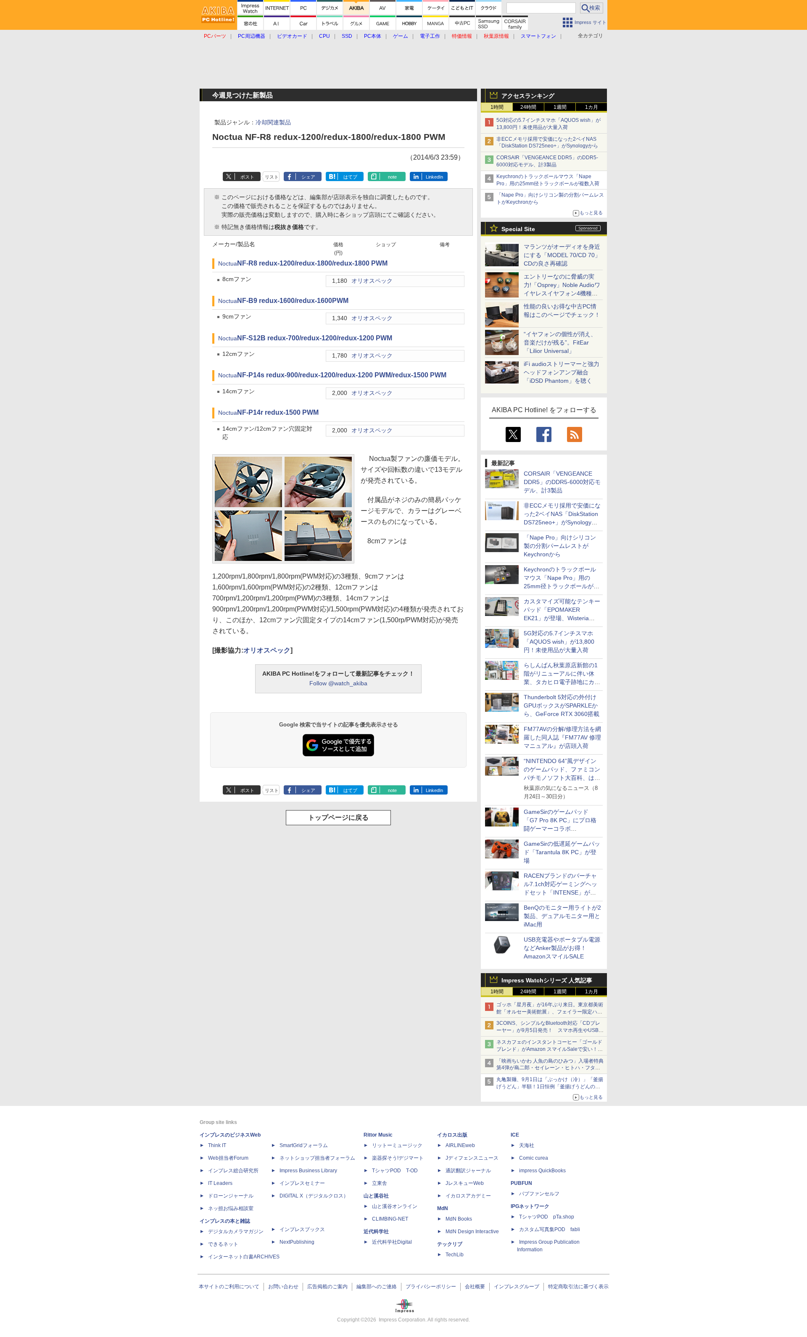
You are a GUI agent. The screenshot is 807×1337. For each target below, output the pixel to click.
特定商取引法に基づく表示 (578, 1287)
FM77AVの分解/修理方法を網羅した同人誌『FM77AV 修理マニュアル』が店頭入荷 (562, 737)
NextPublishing (297, 1242)
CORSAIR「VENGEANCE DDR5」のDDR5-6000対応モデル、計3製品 (562, 482)
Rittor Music (378, 1135)
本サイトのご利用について (229, 1287)
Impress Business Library (308, 1171)
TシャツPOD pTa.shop (546, 1217)
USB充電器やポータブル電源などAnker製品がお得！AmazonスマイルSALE (562, 948)
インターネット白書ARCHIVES (244, 1257)
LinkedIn (434, 176)
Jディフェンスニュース (472, 1158)
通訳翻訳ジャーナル (468, 1171)
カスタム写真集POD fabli (549, 1229)
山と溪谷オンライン (394, 1206)
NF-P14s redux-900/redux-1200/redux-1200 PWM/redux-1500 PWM (341, 375)
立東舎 (379, 1183)
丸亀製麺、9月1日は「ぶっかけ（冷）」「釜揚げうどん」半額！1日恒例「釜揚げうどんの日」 (549, 1086)
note (392, 176)
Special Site (518, 229)
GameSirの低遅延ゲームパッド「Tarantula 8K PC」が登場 (562, 852)
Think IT (217, 1145)
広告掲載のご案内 (327, 1287)
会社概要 (475, 1287)
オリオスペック (372, 281)
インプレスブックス (302, 1229)
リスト (272, 176)
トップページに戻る (338, 817)
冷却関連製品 (273, 122)
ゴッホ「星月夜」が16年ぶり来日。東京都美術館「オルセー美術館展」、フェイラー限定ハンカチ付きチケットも (549, 1012)
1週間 (560, 107)
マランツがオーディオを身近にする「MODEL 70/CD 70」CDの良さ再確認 (562, 255)
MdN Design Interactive (472, 1231)
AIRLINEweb (460, 1145)
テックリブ (449, 1244)
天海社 (526, 1145)
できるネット (223, 1244)
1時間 (497, 107)
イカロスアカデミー (468, 1196)
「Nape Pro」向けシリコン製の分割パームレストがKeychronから (560, 546)
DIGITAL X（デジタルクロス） (314, 1196)
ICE (515, 1135)
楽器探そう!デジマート (398, 1158)
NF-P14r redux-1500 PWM (278, 412)
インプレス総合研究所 (233, 1171)
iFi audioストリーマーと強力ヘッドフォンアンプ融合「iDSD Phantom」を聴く (561, 372)
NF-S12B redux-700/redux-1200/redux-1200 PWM (314, 338)
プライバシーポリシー (431, 1287)
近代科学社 (376, 1231)
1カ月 (591, 107)
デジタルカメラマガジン (236, 1231)
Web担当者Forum (228, 1158)
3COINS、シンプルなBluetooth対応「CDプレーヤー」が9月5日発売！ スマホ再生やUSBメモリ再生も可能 (550, 1030)
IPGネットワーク (530, 1206)
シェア (308, 176)
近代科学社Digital (392, 1242)
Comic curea (533, 1158)
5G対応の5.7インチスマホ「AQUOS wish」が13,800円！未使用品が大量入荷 (559, 641)
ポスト (247, 176)
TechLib (455, 1255)
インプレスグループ (516, 1287)
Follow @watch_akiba (338, 683)
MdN (442, 1208)
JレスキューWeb (465, 1183)
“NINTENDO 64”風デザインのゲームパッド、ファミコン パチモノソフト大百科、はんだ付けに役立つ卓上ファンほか (562, 778)
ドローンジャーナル (230, 1196)
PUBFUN (521, 1183)
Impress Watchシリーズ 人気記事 (546, 980)
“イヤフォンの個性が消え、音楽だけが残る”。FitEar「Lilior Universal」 (560, 342)
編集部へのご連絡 (376, 1287)
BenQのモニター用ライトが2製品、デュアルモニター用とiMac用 (562, 916)
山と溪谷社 (376, 1196)
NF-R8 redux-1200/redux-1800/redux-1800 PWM (312, 263)
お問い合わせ (283, 1287)
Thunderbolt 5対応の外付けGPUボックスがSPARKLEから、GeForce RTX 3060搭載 (561, 705)
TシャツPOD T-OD (395, 1171)
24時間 (528, 107)
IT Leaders (220, 1183)
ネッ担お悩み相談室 (230, 1208)
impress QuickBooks (542, 1171)
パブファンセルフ (539, 1194)
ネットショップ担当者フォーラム (317, 1158)
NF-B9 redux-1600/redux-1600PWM (292, 300)
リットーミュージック (397, 1145)
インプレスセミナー (302, 1183)
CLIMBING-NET (390, 1219)
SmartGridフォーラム (304, 1145)
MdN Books (459, 1219)
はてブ (350, 176)
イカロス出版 (452, 1135)
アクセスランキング (527, 95)
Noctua (227, 264)
